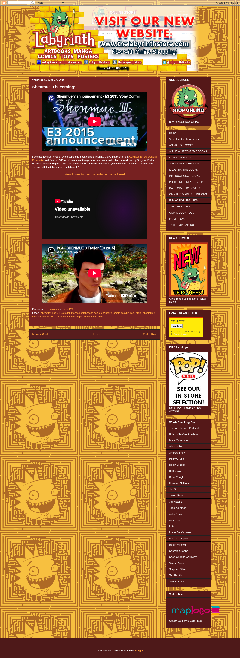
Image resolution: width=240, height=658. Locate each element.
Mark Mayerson (178, 440)
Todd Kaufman (177, 507)
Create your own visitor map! (186, 620)
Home (96, 334)
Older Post (150, 334)
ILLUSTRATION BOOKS (183, 169)
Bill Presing (175, 470)
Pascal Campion (178, 538)
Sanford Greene (178, 550)
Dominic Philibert (179, 483)
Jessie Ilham (176, 581)
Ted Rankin (175, 575)
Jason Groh (176, 495)
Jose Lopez (176, 520)
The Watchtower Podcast (184, 428)
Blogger (139, 650)
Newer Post (40, 334)
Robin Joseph (177, 464)
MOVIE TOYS (177, 218)
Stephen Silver (177, 569)
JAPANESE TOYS (179, 206)
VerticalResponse (181, 334)
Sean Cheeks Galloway (183, 556)
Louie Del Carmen (180, 532)
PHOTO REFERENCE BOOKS (187, 182)
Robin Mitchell (177, 544)
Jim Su (173, 489)
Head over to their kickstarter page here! (95, 174)
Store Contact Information (184, 139)
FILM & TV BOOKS (180, 157)
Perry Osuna (176, 458)
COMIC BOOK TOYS (181, 212)
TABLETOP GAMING (181, 224)
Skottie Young (177, 562)
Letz (171, 526)
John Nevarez (177, 513)
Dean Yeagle (176, 477)
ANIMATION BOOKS (181, 145)
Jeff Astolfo (175, 501)
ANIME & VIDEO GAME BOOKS (188, 151)
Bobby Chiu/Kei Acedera (183, 434)
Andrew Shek (177, 452)
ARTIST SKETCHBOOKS (184, 163)
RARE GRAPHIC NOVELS (184, 188)
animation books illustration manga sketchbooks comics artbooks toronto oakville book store (91, 313)
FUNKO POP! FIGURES (183, 200)
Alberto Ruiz (176, 446)
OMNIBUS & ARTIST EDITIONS (188, 194)
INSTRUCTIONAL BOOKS (184, 175)
